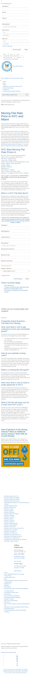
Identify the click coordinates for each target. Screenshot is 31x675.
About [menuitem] (4, 84)
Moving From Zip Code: (8, 249)
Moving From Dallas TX (10, 531)
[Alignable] (17, 664)
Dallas (18, 171)
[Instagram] (17, 656)
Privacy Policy (7, 575)
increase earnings (14, 440)
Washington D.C (5, 168)
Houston (7, 171)
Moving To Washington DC (11, 523)
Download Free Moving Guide (8, 652)
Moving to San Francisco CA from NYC (14, 528)
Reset (26, 49)
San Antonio (13, 171)
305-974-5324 (19, 78)
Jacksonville (18, 163)
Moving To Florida (8, 509)
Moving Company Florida (10, 505)
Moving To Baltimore (9, 512)
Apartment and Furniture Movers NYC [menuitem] (12, 86)
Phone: (4, 18)
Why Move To (7, 583)
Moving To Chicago (9, 515)
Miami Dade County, (11, 161)
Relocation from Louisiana (10, 529)
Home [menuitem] (4, 81)
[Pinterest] (17, 660)
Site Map (6, 585)
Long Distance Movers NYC (11, 592)
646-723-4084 (4, 78)
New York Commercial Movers (12, 595)
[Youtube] (17, 658)
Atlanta (8, 165)
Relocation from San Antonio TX (12, 534)
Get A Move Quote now (9, 95)
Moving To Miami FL (9, 521)
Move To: (5, 38)
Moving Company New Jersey (11, 499)
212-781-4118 (12, 78)
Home (4, 54)
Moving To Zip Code (7, 260)
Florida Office (18, 563)
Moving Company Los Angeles (12, 497)
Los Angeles (10, 173)
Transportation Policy (9, 577)
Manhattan (17, 155)
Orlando (8, 163)
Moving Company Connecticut (11, 501)
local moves (23, 142)
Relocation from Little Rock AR (12, 537)
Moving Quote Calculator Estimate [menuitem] (11, 91)
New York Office (19, 554)
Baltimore (9, 166)
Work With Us (7, 587)
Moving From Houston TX (10, 533)
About (18, 54)
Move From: (5, 30)
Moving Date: (6, 24)
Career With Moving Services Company (14, 574)
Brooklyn (23, 155)
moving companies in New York (13, 219)
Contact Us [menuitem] (6, 89)
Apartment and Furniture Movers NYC (11, 55)
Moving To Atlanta (8, 510)
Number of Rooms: (6, 268)
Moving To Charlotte (9, 517)
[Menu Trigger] (0, 80)
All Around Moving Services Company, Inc (12, 144)
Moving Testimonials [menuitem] (8, 88)
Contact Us (19, 57)
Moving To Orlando (9, 520)
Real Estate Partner (9, 608)
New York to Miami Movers (11, 600)
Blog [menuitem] (4, 83)
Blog (11, 54)
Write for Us (7, 602)
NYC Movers (7, 594)
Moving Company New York (11, 496)
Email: (4, 12)
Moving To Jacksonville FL (11, 525)
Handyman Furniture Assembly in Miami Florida (16, 607)
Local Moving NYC (9, 591)
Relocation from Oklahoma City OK (13, 536)
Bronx (7, 157)
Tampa (12, 163)
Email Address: (5, 231)
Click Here (3, 317)
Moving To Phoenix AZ (10, 526)
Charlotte (12, 169)
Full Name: (5, 6)
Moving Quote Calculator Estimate (10, 59)
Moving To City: (5, 255)
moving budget (20, 134)
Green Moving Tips (9, 285)
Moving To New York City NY (11, 513)
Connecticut (4, 160)
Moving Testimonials (7, 57)
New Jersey (4, 158)
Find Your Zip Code (7, 46)
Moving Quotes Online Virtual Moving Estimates (16, 588)
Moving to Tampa (8, 518)
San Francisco (19, 173)
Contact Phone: (5, 237)
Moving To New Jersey (10, 507)
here (20, 442)
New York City (10, 155)
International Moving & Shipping (12, 597)
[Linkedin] (17, 661)
